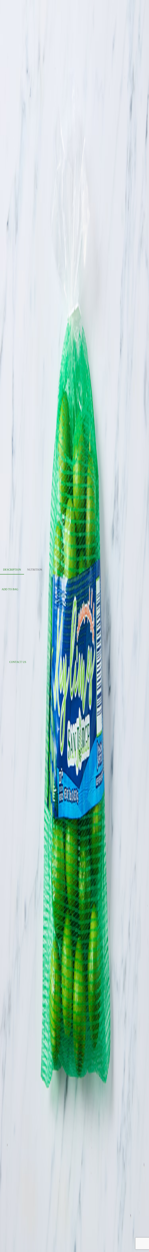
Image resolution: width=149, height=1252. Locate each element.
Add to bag (10, 589)
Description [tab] (12, 569)
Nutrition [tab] (34, 569)
